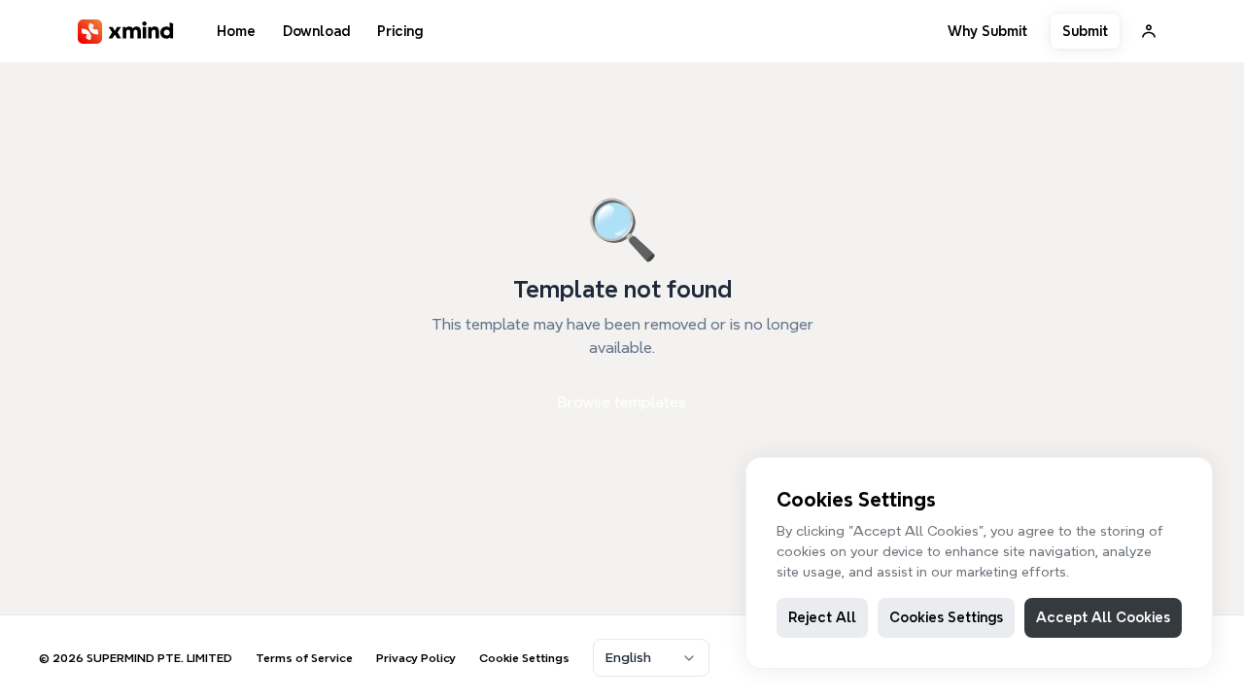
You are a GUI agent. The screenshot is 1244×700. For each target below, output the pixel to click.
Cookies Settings (946, 617)
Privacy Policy (416, 657)
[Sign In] (1148, 31)
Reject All (822, 617)
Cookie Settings (524, 657)
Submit (1085, 31)
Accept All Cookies (1103, 617)
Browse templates (622, 402)
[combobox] (651, 658)
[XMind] (126, 31)
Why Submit (987, 31)
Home (236, 31)
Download (316, 31)
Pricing (400, 31)
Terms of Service (304, 657)
